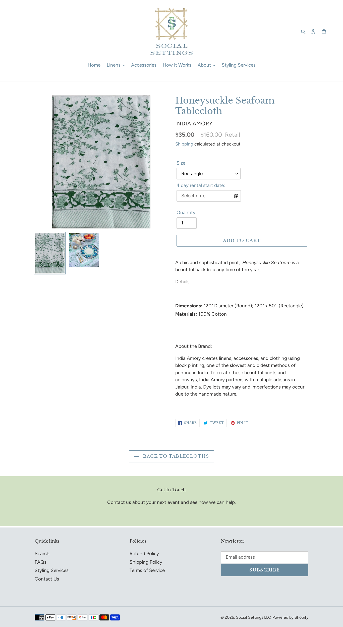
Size (181, 163)
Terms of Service (147, 570)
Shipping (184, 144)
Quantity (186, 212)
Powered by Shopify (290, 617)
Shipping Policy (146, 562)
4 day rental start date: (201, 185)
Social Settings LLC (253, 617)
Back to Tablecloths (175, 456)
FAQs (40, 562)
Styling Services (52, 570)
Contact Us (47, 579)
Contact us (119, 502)
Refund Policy (144, 553)
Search (42, 553)
